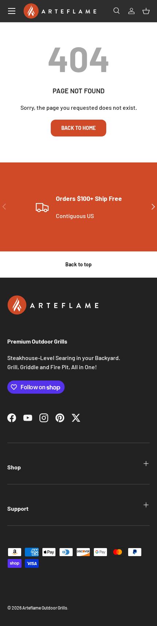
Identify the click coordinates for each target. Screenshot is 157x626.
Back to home (78, 128)
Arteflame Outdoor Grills (44, 607)
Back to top (78, 264)
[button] (146, 11)
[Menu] (12, 11)
